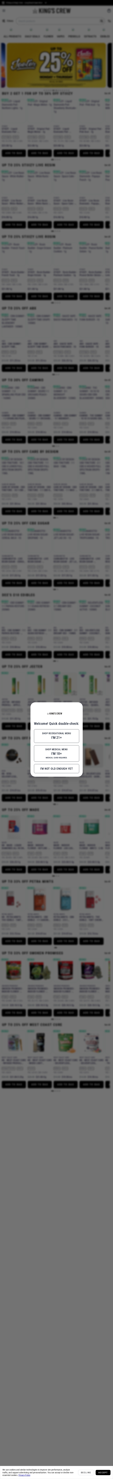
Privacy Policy (24, 1475)
